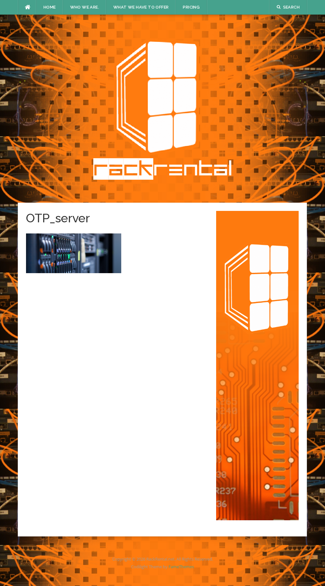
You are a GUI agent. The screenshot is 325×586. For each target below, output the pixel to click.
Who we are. (84, 7)
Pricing (191, 7)
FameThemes (181, 566)
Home (49, 7)
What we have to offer (141, 7)
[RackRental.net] (162, 108)
